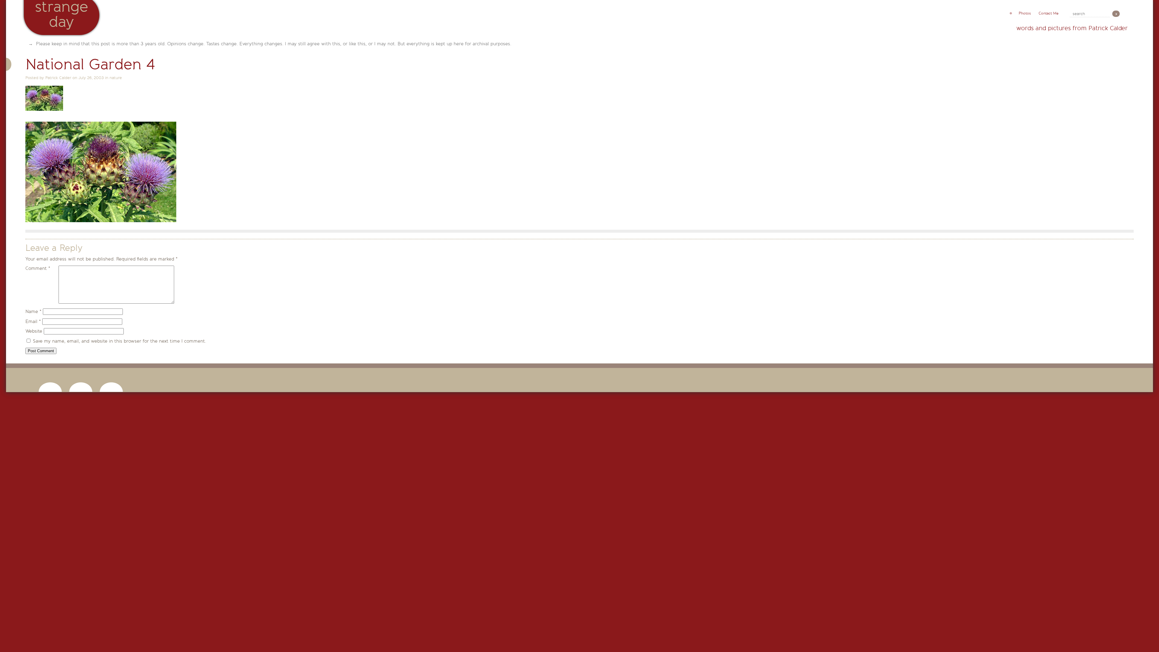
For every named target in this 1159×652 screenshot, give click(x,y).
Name (33, 311)
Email (33, 321)
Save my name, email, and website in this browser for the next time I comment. (119, 341)
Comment (37, 268)
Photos (1025, 13)
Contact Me (1048, 13)
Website (33, 331)
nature (116, 77)
